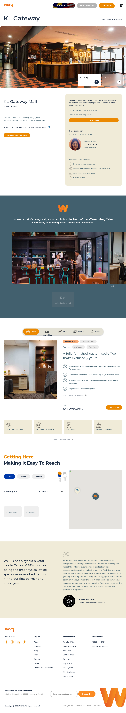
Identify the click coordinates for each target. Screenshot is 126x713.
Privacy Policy (68, 706)
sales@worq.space (100, 646)
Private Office (69, 642)
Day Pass (66, 659)
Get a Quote (94, 120)
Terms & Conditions (83, 706)
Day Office (67, 663)
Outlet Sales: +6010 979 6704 (83, 110)
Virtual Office (69, 655)
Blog (36, 650)
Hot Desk (67, 650)
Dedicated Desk (69, 646)
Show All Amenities (61, 440)
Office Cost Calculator (43, 668)
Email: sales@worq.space (80, 115)
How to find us (79, 178)
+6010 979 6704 (90, 147)
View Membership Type (17, 135)
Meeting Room (69, 672)
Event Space (68, 676)
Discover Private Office (73, 395)
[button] (122, 260)
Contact (37, 646)
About (36, 642)
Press (36, 655)
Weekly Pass (68, 668)
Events (37, 659)
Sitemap (97, 706)
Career (36, 663)
